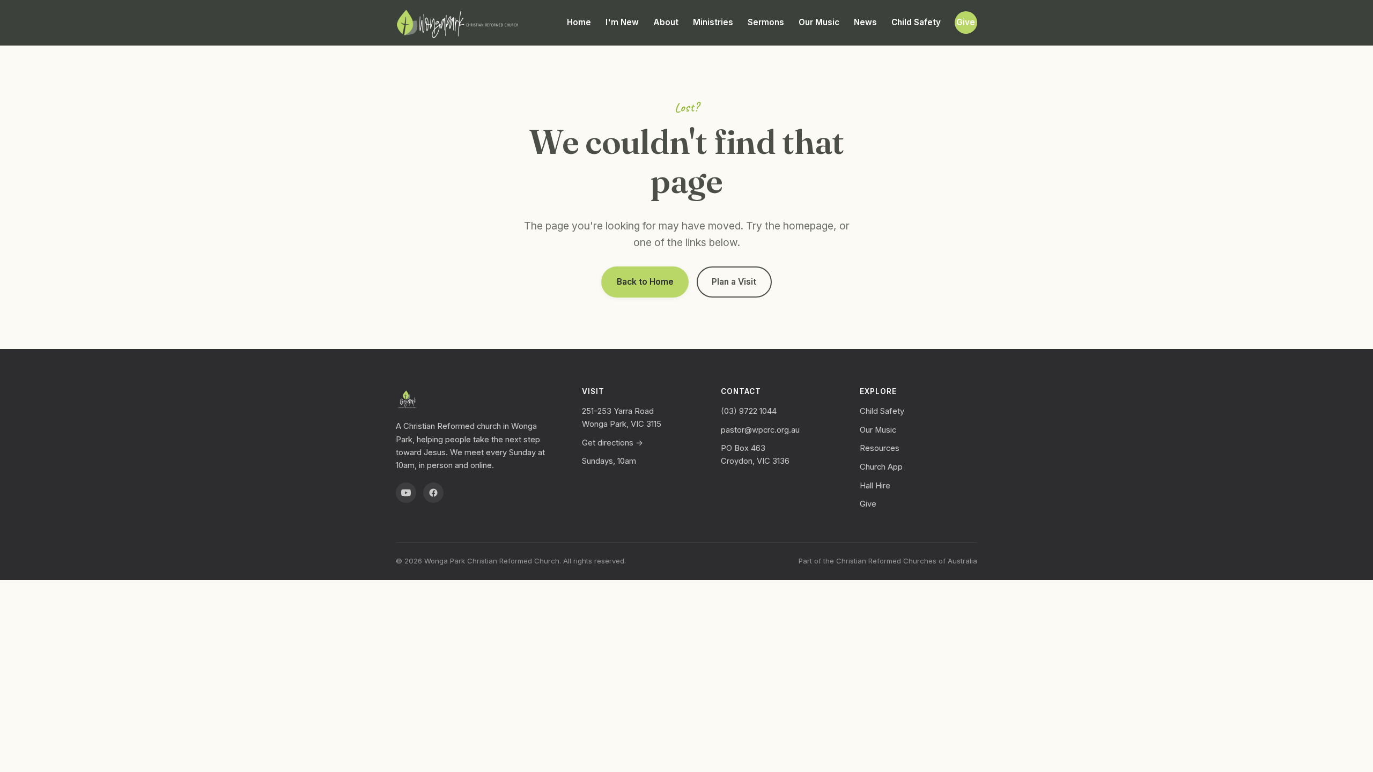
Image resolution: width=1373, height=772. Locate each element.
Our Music (819, 22)
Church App (881, 467)
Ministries (713, 22)
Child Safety (916, 22)
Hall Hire (875, 486)
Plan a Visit (734, 282)
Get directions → (612, 443)
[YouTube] (406, 492)
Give (965, 22)
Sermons (766, 22)
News (865, 22)
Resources (879, 448)
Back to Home (645, 282)
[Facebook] (433, 492)
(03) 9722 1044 (749, 411)
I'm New (622, 22)
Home (579, 22)
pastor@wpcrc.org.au (760, 430)
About (665, 22)
